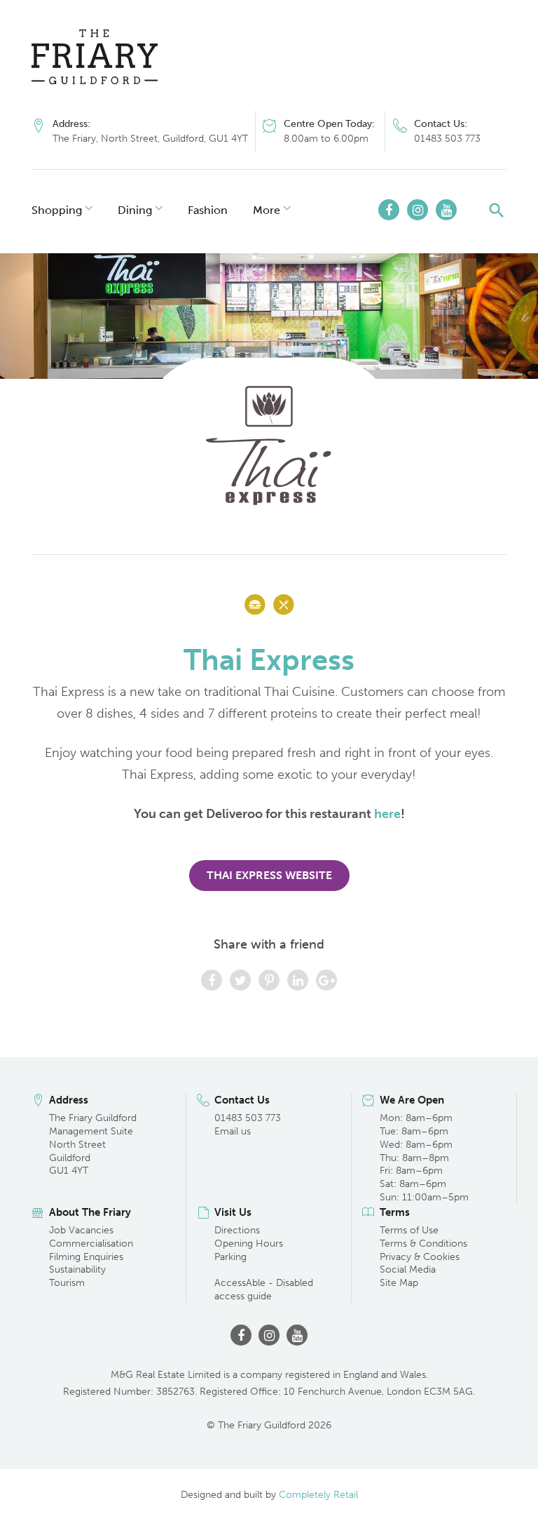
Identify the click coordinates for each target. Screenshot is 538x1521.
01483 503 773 (447, 139)
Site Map (399, 1283)
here (387, 814)
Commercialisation (91, 1243)
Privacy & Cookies (420, 1257)
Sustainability (77, 1269)
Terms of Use (409, 1230)
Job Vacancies (81, 1230)
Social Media (408, 1269)
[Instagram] (417, 209)
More (266, 210)
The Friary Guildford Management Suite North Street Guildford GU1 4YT (93, 1144)
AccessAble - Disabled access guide (263, 1289)
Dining (135, 210)
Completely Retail (318, 1495)
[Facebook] (388, 209)
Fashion (208, 210)
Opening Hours (248, 1243)
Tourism (67, 1283)
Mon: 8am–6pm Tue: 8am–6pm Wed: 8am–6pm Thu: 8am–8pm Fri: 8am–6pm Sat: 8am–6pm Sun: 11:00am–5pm (424, 1157)
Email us (232, 1131)
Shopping (57, 210)
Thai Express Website (269, 875)
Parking (230, 1257)
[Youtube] (446, 209)
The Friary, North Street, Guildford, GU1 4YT (150, 139)
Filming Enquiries (86, 1257)
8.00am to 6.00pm (326, 139)
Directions (237, 1230)
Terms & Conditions (423, 1243)
